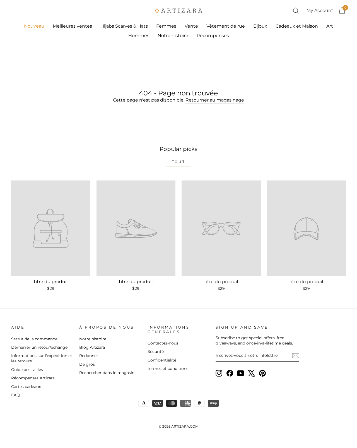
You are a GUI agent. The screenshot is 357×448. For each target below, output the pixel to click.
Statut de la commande (34, 339)
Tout (178, 162)
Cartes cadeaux (26, 386)
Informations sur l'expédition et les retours (41, 358)
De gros (87, 364)
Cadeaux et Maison (297, 26)
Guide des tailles (27, 369)
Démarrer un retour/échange (39, 347)
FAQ (15, 395)
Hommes (138, 35)
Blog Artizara (92, 347)
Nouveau (34, 26)
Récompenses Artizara (33, 378)
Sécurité (156, 351)
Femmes (166, 26)
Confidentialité (162, 360)
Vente (191, 26)
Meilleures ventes (72, 26)
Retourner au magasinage (214, 100)
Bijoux (260, 26)
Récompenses (213, 35)
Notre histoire (173, 35)
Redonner (88, 355)
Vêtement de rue (225, 26)
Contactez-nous (163, 343)
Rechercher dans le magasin (106, 372)
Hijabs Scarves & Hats (124, 26)
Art (329, 26)
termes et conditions (168, 368)
